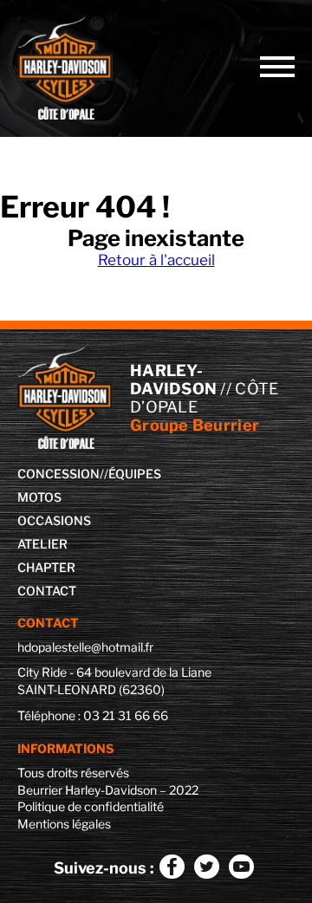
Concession (58, 473)
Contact (46, 590)
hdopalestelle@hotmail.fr (85, 647)
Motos (39, 497)
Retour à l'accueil (156, 260)
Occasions (54, 520)
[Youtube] (241, 866)
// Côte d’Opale (78, 68)
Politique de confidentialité (90, 806)
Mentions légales (64, 823)
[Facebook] (172, 866)
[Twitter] (206, 866)
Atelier (42, 543)
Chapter (46, 567)
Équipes (134, 473)
